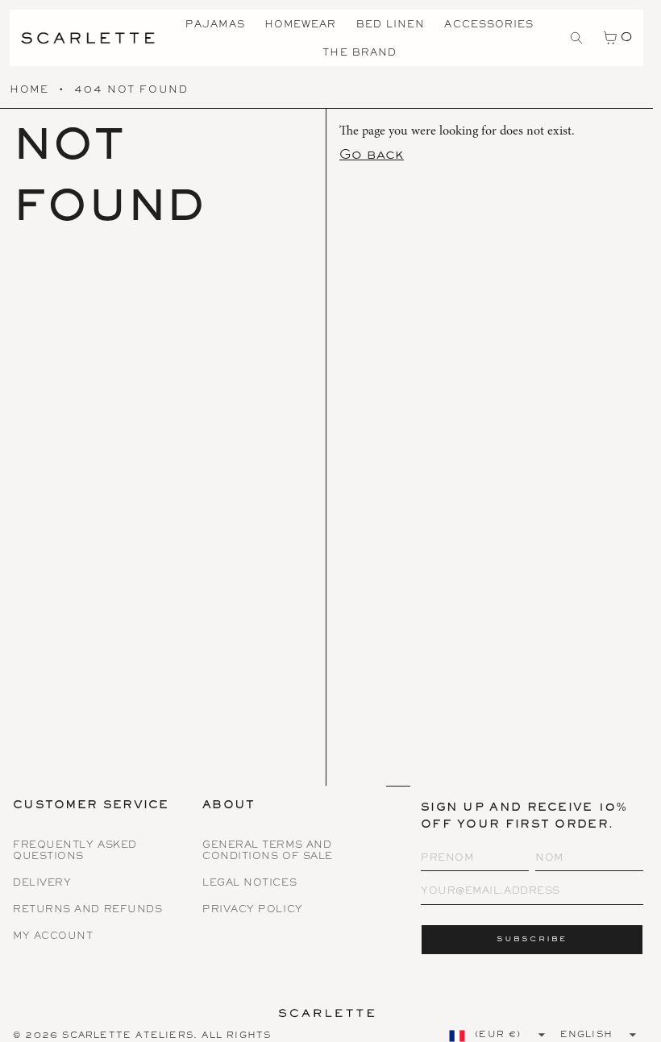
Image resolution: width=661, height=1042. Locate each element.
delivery (42, 883)
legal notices (249, 883)
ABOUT (229, 807)
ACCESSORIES (489, 25)
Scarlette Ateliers (127, 1036)
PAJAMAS (215, 25)
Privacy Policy (252, 910)
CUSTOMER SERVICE (91, 807)
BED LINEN (391, 25)
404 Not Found (131, 90)
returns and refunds (87, 910)
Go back (371, 155)
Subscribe (532, 939)
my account (53, 936)
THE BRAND (359, 53)
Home (29, 90)
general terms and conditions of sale (267, 851)
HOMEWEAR (300, 25)
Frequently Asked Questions (75, 851)
